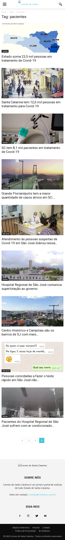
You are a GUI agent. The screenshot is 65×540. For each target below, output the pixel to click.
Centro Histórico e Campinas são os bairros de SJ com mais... (28, 332)
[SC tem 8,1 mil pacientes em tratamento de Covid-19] (32, 129)
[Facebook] (20, 516)
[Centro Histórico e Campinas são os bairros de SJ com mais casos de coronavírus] (32, 311)
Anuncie (36, 527)
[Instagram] (28, 516)
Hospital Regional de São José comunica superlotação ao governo (32, 287)
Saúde (5, 51)
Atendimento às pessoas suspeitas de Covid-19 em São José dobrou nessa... (30, 241)
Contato (46, 527)
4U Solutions (44, 531)
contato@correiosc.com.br (42, 494)
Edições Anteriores (21, 527)
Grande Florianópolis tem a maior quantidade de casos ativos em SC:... (28, 195)
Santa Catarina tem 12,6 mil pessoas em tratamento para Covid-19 (31, 104)
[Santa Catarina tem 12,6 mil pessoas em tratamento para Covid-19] (32, 83)
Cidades (6, 188)
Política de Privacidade (25, 531)
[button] (60, 4)
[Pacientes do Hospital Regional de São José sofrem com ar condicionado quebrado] (32, 402)
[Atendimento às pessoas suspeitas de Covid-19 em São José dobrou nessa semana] (32, 220)
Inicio (4, 12)
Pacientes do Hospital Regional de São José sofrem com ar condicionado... (30, 424)
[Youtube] (45, 516)
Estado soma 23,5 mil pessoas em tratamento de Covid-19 (27, 58)
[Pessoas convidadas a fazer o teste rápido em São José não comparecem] (32, 357)
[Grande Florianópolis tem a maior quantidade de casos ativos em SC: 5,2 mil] (32, 174)
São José (6, 234)
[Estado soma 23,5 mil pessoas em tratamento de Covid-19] (32, 37)
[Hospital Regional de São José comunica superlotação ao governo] (32, 265)
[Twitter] (37, 516)
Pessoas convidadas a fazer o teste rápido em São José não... (28, 378)
